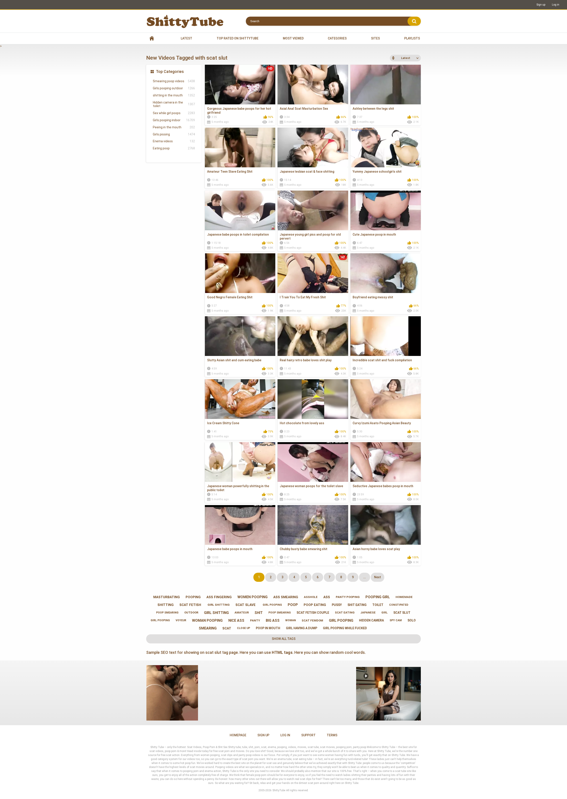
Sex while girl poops (174, 113)
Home (151, 38)
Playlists (412, 38)
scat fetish (190, 605)
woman (290, 620)
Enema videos (174, 141)
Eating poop (174, 148)
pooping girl (377, 597)
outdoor (191, 612)
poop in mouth (268, 628)
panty (255, 620)
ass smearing (285, 597)
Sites (375, 38)
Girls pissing (174, 134)
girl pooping (271, 604)
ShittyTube (278, 790)
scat (226, 628)
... (364, 577)
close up (243, 628)
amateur (242, 612)
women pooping (252, 597)
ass (326, 597)
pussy (337, 605)
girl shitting (218, 604)
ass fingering (219, 597)
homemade (404, 597)
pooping (193, 597)
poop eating (315, 605)
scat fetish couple (313, 612)
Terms (332, 735)
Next (377, 577)
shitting (165, 605)
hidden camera (371, 620)
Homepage (238, 735)
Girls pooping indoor (174, 120)
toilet (377, 605)
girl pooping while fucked (345, 628)
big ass (273, 620)
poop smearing (167, 612)
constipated (398, 604)
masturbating (166, 597)
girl (384, 612)
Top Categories (170, 71)
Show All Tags (283, 639)
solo (412, 620)
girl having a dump (301, 628)
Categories (337, 38)
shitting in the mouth (174, 95)
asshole (311, 597)
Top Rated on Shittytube (237, 38)
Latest (186, 38)
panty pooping (348, 597)
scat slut (401, 612)
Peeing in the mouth (174, 127)
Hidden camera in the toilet (174, 104)
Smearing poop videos (174, 81)
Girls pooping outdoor (174, 88)
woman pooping (207, 620)
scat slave (245, 605)
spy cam (396, 620)
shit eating (357, 605)
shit (258, 613)
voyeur (181, 620)
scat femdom (312, 620)
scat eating (345, 612)
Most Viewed (293, 38)
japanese (368, 612)
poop (293, 605)
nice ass (236, 620)
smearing (208, 628)
